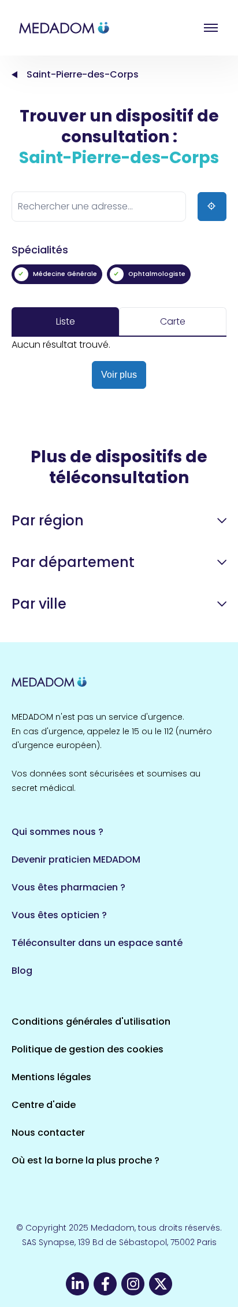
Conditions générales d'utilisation (91, 1021)
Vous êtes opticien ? (59, 915)
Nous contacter (48, 1132)
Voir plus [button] (119, 375)
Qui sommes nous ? (57, 831)
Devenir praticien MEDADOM (76, 859)
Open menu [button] (211, 28)
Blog (22, 970)
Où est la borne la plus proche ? (85, 1160)
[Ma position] (212, 206)
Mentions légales (51, 1077)
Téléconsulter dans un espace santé (97, 942)
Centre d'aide (44, 1104)
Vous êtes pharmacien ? (68, 887)
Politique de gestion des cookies (87, 1049)
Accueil (14, 74)
